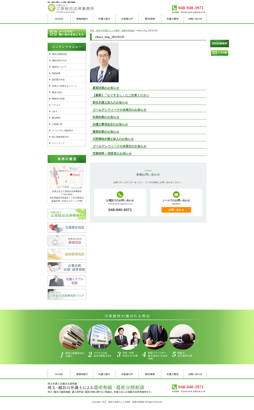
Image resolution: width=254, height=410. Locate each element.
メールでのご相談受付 (62, 130)
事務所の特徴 (58, 99)
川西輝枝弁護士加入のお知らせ (113, 139)
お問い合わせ (176, 209)
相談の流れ (57, 92)
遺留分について (59, 67)
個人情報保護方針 (60, 137)
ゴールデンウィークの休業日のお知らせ (120, 109)
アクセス (56, 105)
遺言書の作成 (58, 79)
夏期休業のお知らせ (106, 87)
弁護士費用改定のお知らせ (110, 124)
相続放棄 (56, 73)
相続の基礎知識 (59, 54)
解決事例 (56, 118)
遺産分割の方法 (59, 60)
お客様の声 (57, 124)
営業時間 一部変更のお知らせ (112, 153)
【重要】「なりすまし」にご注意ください (121, 95)
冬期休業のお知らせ (106, 117)
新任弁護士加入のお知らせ (110, 102)
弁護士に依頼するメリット (64, 86)
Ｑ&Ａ (54, 111)
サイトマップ (58, 143)
